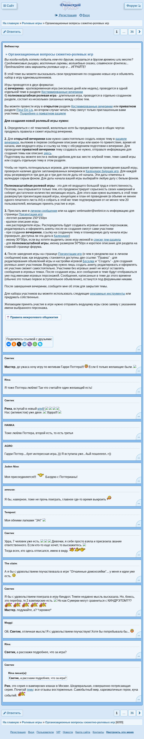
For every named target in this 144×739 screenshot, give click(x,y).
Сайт (10, 5)
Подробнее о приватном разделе (43, 113)
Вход (86, 15)
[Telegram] (24, 344)
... (139, 348)
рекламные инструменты (107, 293)
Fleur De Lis (24, 110)
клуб (41, 408)
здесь (47, 153)
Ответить (13, 31)
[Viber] (29, 344)
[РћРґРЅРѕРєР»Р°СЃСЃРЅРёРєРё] (14, 344)
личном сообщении (43, 210)
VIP (58, 732)
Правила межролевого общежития (34, 317)
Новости (68, 732)
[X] (19, 344)
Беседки (88, 261)
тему (30, 689)
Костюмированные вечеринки (62, 92)
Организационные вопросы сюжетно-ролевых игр (80, 722)
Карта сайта (82, 732)
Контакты (98, 732)
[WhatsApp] (35, 344)
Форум (132, 5)
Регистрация (67, 15)
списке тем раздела (107, 239)
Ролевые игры (32, 23)
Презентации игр (30, 214)
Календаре (61, 235)
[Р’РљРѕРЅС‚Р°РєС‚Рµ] (8, 344)
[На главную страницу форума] (75, 9)
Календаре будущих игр (102, 171)
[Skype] (40, 344)
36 (132, 31)
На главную (11, 23)
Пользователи (45, 732)
